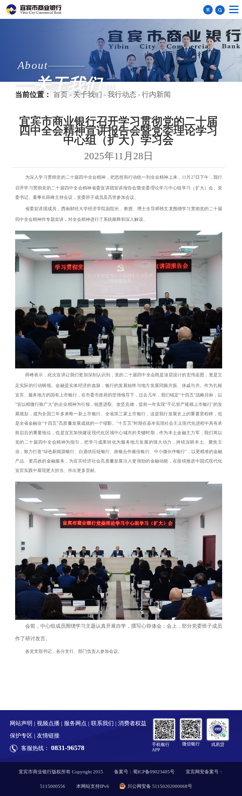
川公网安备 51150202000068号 (159, 786)
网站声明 (21, 723)
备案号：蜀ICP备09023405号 (144, 771)
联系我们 (102, 723)
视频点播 (48, 723)
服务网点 (75, 723)
